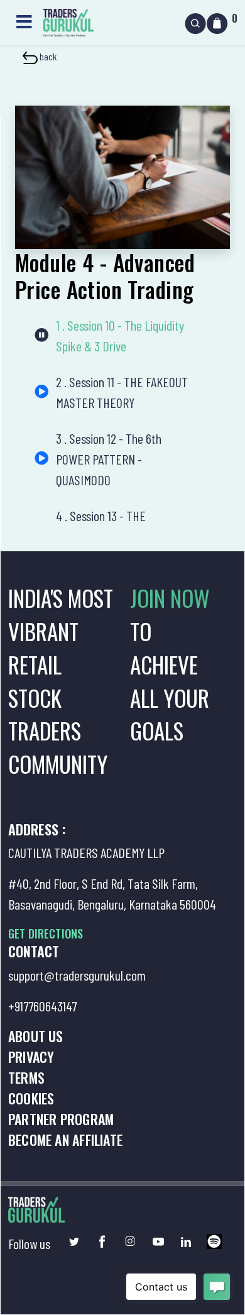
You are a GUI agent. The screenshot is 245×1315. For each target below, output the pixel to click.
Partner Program (61, 1119)
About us (35, 1036)
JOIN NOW (170, 597)
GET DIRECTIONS (45, 933)
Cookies (31, 1098)
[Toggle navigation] (24, 20)
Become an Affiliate (65, 1140)
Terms (26, 1077)
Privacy (31, 1057)
